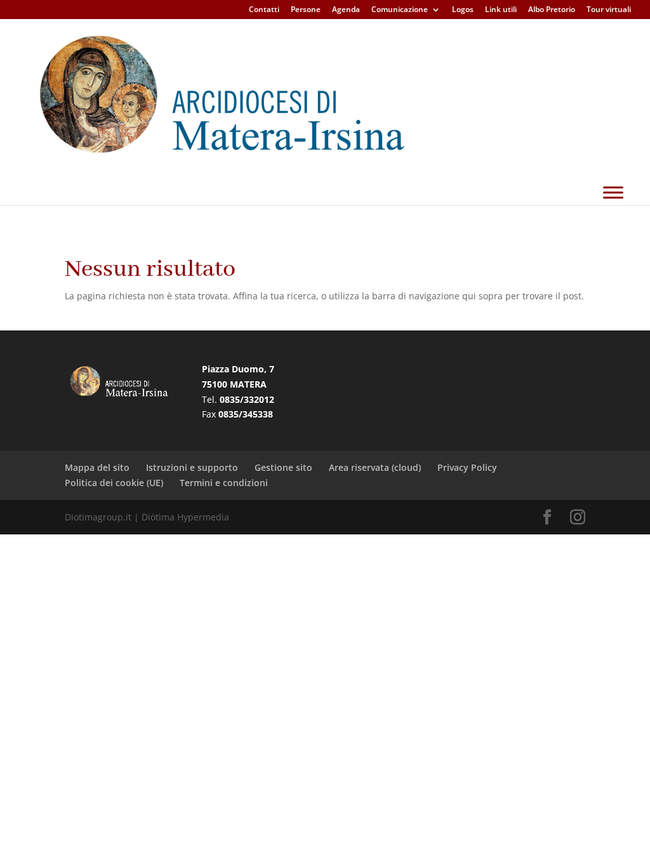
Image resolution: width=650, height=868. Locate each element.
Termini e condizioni (224, 483)
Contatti (264, 10)
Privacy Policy (467, 467)
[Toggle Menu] (613, 192)
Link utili (501, 10)
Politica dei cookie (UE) (114, 483)
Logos (463, 10)
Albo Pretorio (551, 10)
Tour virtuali (609, 10)
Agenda (346, 10)
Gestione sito (283, 467)
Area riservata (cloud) (375, 467)
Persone (306, 10)
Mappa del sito (97, 467)
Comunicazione (399, 10)
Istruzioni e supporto (192, 467)
